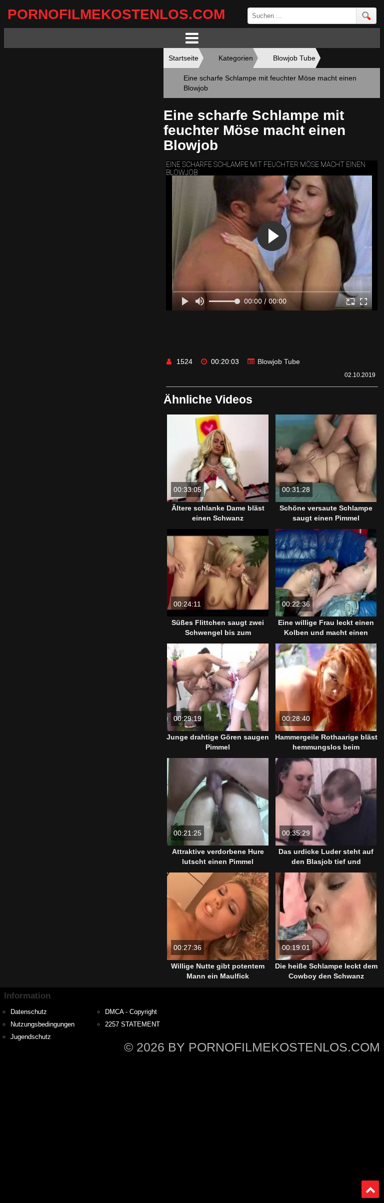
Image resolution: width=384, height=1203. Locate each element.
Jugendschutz (30, 1037)
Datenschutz (28, 1012)
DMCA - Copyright (131, 1012)
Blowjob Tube (279, 362)
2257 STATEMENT (132, 1024)
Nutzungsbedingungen (42, 1024)
